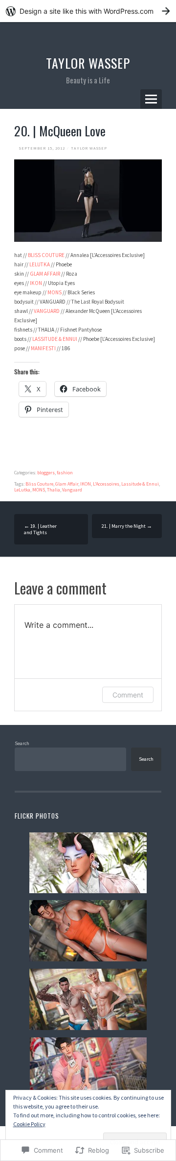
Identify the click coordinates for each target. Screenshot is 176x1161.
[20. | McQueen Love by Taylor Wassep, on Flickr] (88, 239)
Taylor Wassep (88, 63)
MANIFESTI (43, 348)
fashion (65, 472)
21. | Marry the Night (127, 526)
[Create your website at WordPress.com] (88, 11)
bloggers (46, 472)
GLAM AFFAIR (45, 273)
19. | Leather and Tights (40, 529)
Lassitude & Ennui (140, 484)
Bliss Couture (39, 484)
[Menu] (151, 99)
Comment (127, 695)
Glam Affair (66, 484)
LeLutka (22, 490)
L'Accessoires (106, 484)
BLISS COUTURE (46, 255)
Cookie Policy (29, 1124)
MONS (54, 292)
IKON (36, 283)
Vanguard (72, 490)
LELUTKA (39, 264)
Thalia (53, 490)
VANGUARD (47, 311)
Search (22, 743)
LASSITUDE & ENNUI (54, 338)
